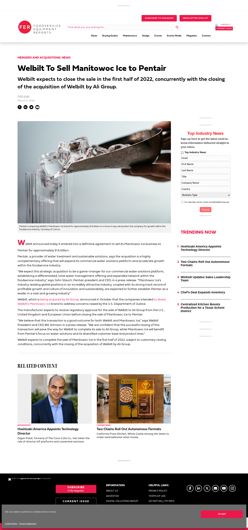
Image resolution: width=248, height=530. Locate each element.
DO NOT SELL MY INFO (161, 501)
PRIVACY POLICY (158, 491)
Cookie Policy (11, 524)
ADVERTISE (112, 496)
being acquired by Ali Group (59, 299)
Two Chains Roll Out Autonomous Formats (129, 429)
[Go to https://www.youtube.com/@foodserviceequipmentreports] (224, 488)
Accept (222, 514)
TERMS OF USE (157, 496)
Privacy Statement (27, 524)
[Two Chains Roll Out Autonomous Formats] (134, 399)
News (66, 57)
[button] (159, 18)
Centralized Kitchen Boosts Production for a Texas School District (202, 308)
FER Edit (23, 97)
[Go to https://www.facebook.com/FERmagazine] (190, 488)
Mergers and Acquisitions (39, 57)
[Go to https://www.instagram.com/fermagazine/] (232, 488)
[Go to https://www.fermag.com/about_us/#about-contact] (215, 488)
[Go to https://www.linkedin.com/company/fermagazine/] (198, 488)
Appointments (24, 425)
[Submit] (177, 27)
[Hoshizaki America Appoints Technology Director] (54, 399)
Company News (104, 425)
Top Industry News (195, 152)
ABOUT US (112, 491)
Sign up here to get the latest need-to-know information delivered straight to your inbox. (205, 142)
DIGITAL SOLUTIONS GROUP (122, 501)
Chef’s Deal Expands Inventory (203, 292)
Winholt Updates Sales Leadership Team (205, 278)
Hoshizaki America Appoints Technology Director (201, 248)
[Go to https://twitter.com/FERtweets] (207, 488)
